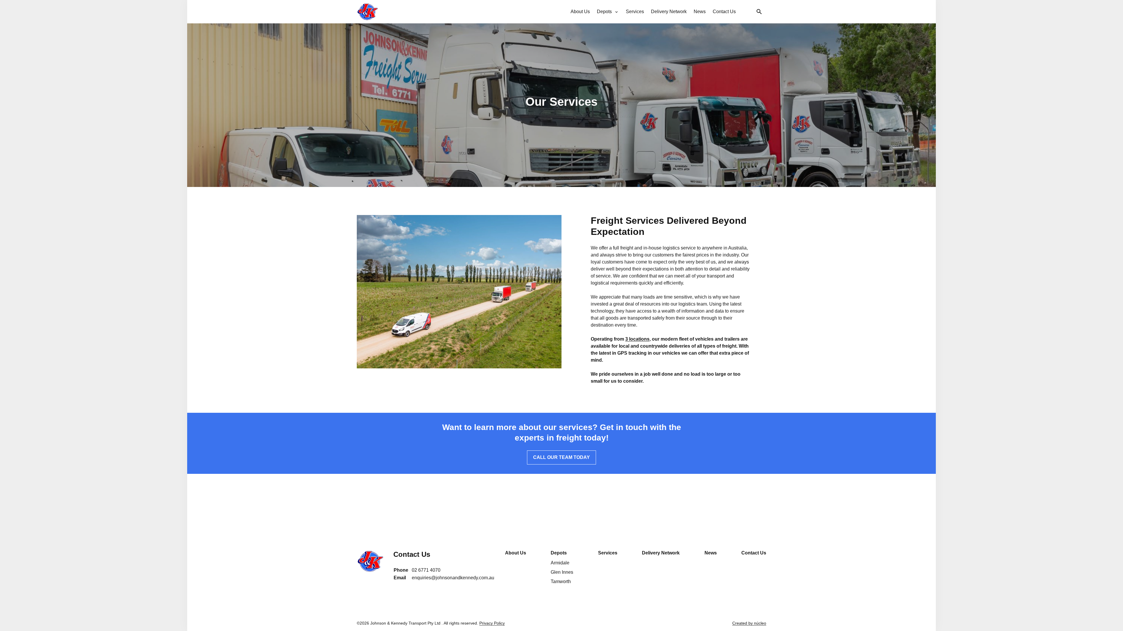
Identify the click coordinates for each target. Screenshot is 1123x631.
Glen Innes (562, 572)
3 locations (637, 339)
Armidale (560, 562)
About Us (515, 552)
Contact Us (753, 552)
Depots (559, 552)
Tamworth (561, 581)
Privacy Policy (492, 623)
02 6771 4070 (426, 570)
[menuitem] (580, 11)
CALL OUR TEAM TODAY (561, 457)
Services (607, 552)
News (711, 552)
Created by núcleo (749, 623)
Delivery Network (661, 552)
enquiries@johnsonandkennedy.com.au (453, 577)
